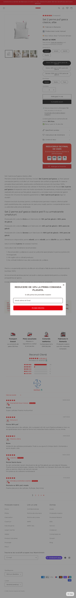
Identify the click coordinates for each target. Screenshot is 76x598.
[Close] (63, 285)
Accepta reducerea (38, 308)
